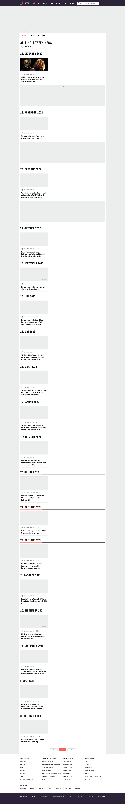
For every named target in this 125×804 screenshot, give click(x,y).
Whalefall (87, 779)
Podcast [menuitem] (58, 3)
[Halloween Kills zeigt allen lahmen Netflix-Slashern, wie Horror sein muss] (34, 518)
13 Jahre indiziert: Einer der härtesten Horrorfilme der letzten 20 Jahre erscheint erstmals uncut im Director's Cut (33, 427)
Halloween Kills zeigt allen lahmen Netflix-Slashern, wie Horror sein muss (33, 532)
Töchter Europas (46, 770)
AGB (33, 796)
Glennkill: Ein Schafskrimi (49, 776)
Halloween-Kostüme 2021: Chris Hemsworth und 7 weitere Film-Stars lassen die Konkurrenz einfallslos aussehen (33, 462)
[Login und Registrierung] (103, 3)
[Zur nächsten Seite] (71, 749)
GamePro (90, 796)
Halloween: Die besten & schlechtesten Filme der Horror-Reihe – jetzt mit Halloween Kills (32, 498)
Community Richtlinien (26, 779)
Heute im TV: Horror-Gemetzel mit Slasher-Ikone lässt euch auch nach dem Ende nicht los (34, 601)
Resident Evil (88, 767)
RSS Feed (77, 788)
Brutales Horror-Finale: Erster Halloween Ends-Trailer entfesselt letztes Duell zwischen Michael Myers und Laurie (33, 322)
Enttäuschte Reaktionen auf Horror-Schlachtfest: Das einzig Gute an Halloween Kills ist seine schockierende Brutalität (34, 671)
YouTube (32, 788)
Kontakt (22, 773)
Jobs (70, 796)
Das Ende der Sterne (47, 761)
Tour (21, 776)
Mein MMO (101, 796)
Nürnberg (44, 779)
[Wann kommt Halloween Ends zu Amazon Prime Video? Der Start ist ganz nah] (34, 123)
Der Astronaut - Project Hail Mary (51, 773)
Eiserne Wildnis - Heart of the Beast (95, 776)
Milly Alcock (66, 773)
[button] (26, 46)
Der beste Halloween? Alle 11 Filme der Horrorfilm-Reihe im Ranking (32, 740)
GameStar (79, 796)
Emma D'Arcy (67, 770)
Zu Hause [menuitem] (71, 3)
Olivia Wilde (66, 779)
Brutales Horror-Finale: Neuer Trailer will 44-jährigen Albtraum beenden (33, 288)
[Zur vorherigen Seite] (53, 749)
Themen (27, 31)
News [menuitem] (51, 3)
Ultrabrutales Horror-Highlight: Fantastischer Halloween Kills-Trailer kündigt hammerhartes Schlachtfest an (32, 706)
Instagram (42, 788)
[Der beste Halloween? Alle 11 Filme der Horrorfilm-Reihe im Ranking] (34, 727)
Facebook (23, 788)
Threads (58, 788)
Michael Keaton (67, 764)
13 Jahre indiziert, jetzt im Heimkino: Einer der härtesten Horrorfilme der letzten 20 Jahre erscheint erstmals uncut (33, 392)
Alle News (33, 35)
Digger (87, 764)
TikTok (50, 788)
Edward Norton (67, 767)
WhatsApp (68, 788)
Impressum (23, 796)
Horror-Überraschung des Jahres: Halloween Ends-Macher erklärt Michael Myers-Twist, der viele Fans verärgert (33, 254)
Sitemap (22, 764)
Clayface (87, 773)
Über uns (23, 761)
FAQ (21, 767)
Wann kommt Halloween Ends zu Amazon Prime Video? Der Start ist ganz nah (33, 137)
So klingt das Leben (47, 767)
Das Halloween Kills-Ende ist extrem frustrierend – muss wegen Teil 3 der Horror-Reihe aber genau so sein (32, 566)
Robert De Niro (67, 776)
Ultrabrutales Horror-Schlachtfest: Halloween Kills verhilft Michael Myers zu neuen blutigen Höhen (33, 636)
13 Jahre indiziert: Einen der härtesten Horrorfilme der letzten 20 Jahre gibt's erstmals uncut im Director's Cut (32, 357)
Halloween (24, 35)
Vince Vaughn (67, 761)
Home (21, 31)
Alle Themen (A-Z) (44, 35)
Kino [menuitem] (64, 3)
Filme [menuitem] (39, 3)
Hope (86, 761)
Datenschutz (43, 796)
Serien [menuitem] (45, 3)
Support (22, 770)
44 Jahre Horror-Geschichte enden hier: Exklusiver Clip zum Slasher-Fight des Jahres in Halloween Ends (32, 79)
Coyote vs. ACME (89, 770)
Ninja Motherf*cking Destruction (51, 764)
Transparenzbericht (58, 796)
